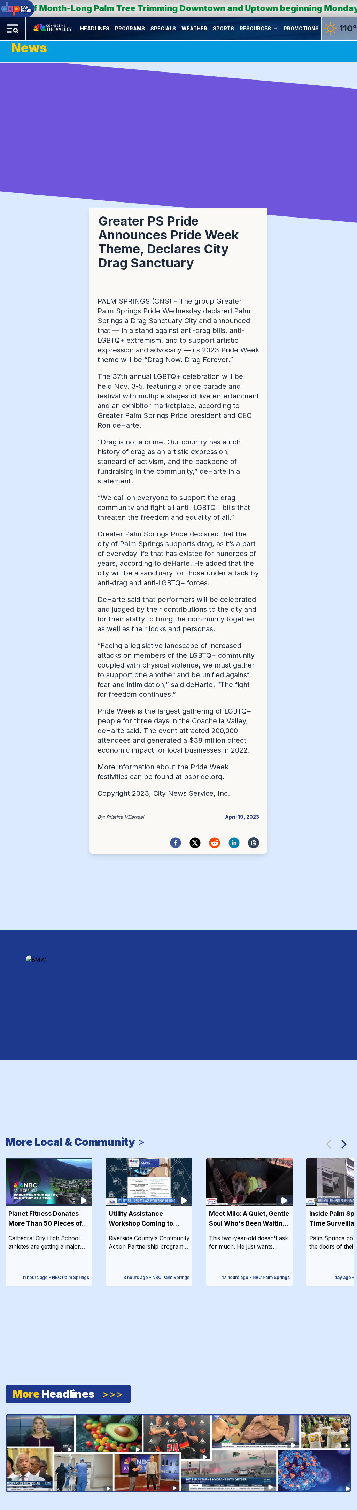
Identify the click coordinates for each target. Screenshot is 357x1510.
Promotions (301, 28)
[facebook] (175, 842)
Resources (255, 28)
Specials (163, 28)
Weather (194, 28)
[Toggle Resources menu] (275, 28)
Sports (223, 28)
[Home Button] (53, 28)
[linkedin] (234, 842)
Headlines (94, 28)
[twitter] (195, 842)
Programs (130, 28)
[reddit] (214, 842)
